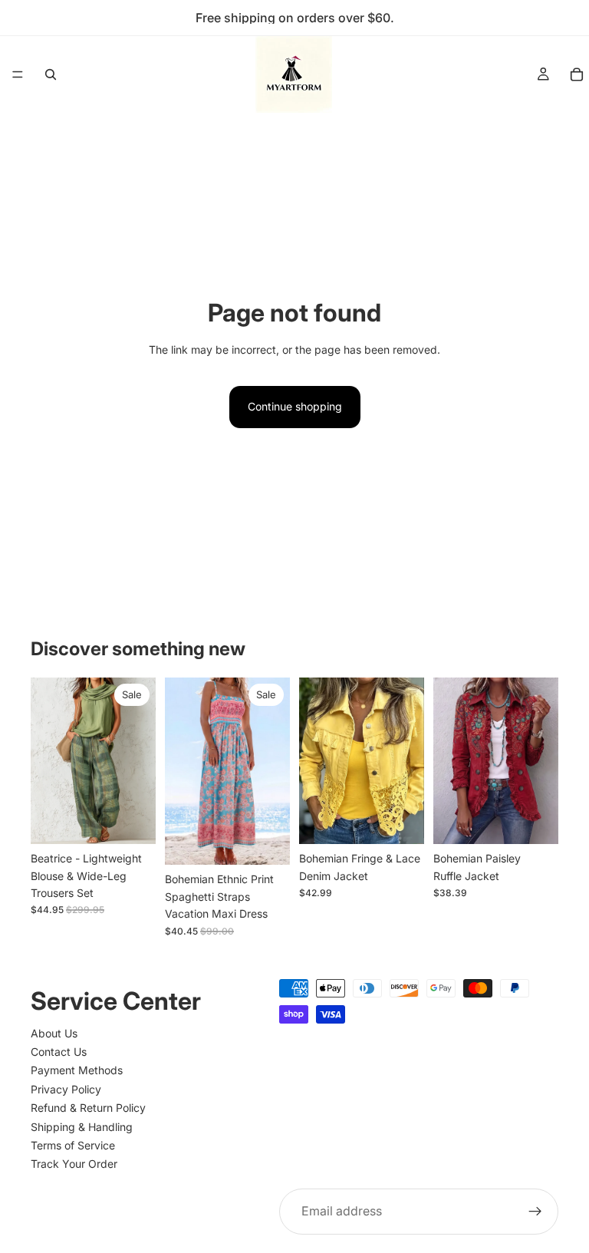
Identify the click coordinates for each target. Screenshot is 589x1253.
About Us (54, 1032)
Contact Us (59, 1051)
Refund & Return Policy (88, 1107)
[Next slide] (139, 761)
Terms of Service (73, 1145)
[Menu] (17, 74)
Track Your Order (74, 1163)
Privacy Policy (66, 1088)
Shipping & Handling (82, 1126)
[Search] (50, 74)
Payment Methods (77, 1070)
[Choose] (132, 821)
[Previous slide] (47, 761)
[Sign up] (535, 1211)
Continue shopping (295, 406)
